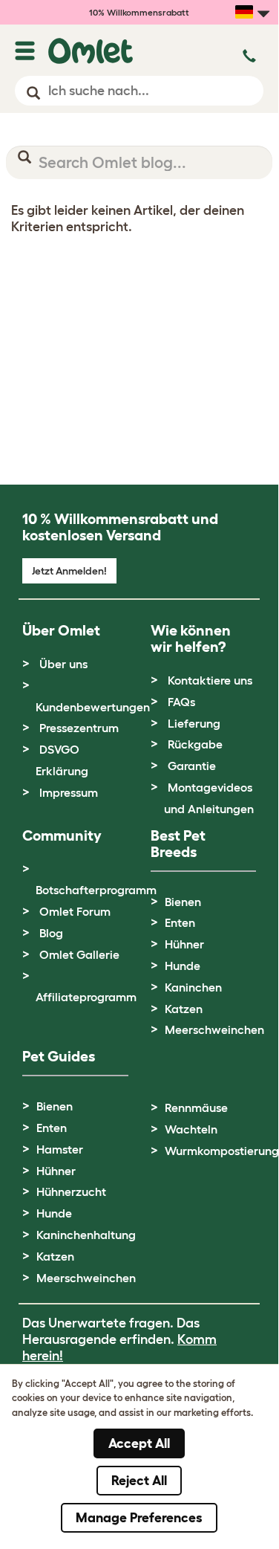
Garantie (192, 765)
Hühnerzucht (71, 1191)
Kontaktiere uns (210, 680)
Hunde (182, 965)
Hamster (59, 1149)
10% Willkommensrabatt (139, 12)
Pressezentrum (79, 727)
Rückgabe (195, 744)
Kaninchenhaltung (86, 1234)
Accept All (139, 1443)
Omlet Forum (75, 911)
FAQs (181, 701)
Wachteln (191, 1129)
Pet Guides (58, 1056)
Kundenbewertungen (93, 707)
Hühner (184, 944)
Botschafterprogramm (96, 889)
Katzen (184, 1008)
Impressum (68, 792)
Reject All (139, 1480)
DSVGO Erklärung (62, 760)
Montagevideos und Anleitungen (209, 797)
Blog (51, 933)
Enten (180, 922)
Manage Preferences (139, 1517)
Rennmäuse (196, 1107)
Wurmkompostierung (222, 1150)
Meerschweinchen (214, 1029)
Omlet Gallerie (79, 954)
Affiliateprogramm (86, 996)
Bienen (183, 901)
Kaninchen (193, 987)
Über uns (63, 663)
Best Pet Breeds (178, 843)
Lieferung (194, 723)
